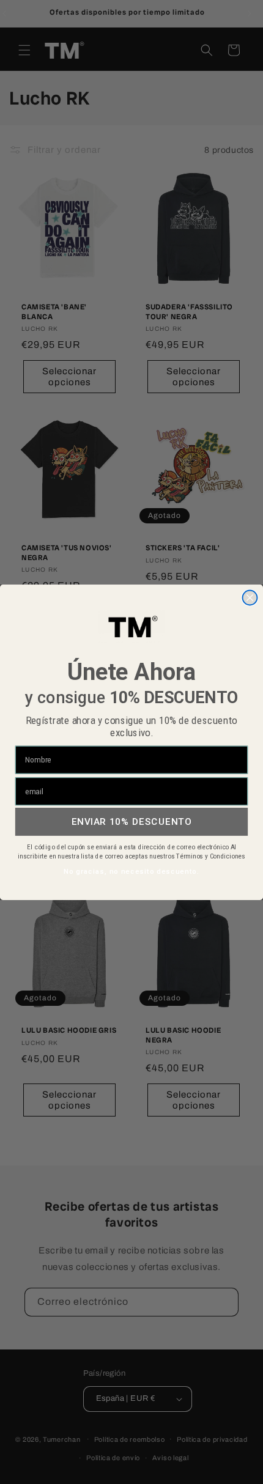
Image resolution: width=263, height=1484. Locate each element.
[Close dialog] (250, 597)
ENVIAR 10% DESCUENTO (132, 821)
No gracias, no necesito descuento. (131, 871)
